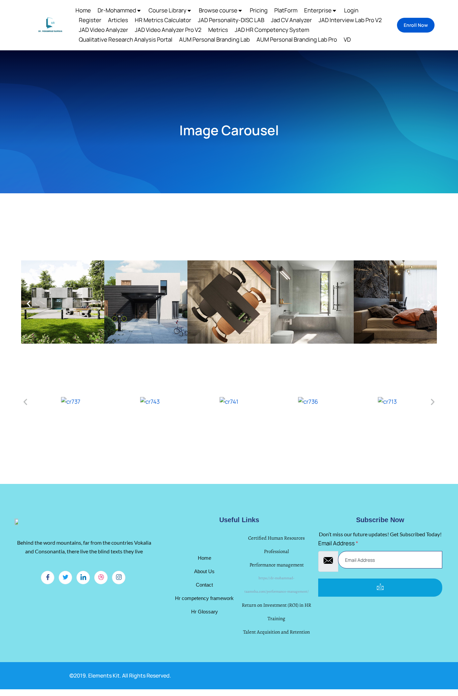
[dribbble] (101, 577)
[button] (28, 303)
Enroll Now (416, 25)
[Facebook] (47, 577)
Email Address (338, 543)
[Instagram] (118, 577)
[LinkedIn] (83, 577)
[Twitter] (65, 577)
